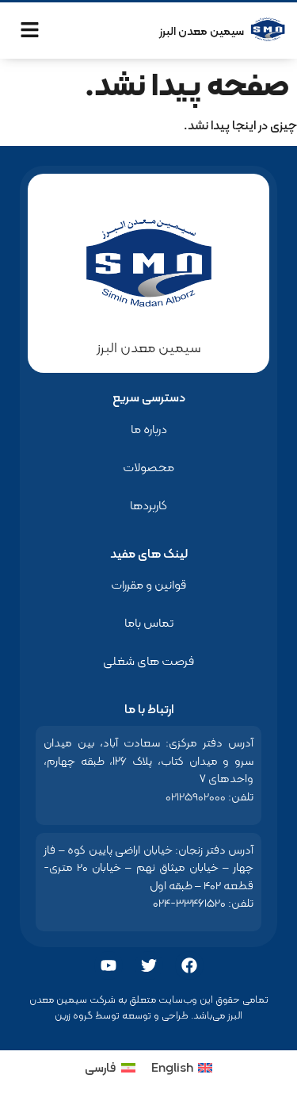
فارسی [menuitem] (100, 1067)
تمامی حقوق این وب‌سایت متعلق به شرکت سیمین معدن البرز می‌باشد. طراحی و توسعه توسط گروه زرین (148, 1007)
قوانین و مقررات (148, 584)
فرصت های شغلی (148, 660)
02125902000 (196, 796)
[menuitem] (181, 1068)
